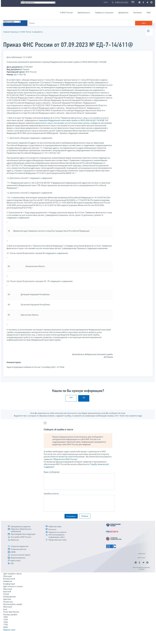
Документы (123, 12)
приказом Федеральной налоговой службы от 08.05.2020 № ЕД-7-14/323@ (71, 120)
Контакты (137, 12)
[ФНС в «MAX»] (151, 2)
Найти (144, 23)
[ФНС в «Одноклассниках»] (143, 2)
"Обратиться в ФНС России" (65, 459)
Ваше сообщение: (52, 472)
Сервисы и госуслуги (104, 12)
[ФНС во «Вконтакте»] (139, 2)
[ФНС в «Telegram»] (147, 2)
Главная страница (10, 32)
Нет (71, 397)
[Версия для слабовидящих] (106, 2)
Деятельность (84, 12)
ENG (149, 12)
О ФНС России (66, 12)
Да (84, 397)
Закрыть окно (9, 629)
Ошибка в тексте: (51, 493)
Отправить (71, 516)
